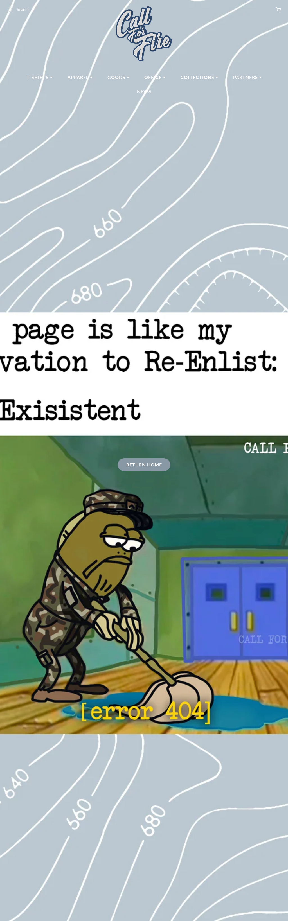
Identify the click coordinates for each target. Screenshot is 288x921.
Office (153, 77)
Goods (117, 77)
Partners (246, 77)
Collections (198, 77)
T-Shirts (38, 77)
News (144, 91)
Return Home (144, 464)
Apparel (79, 77)
